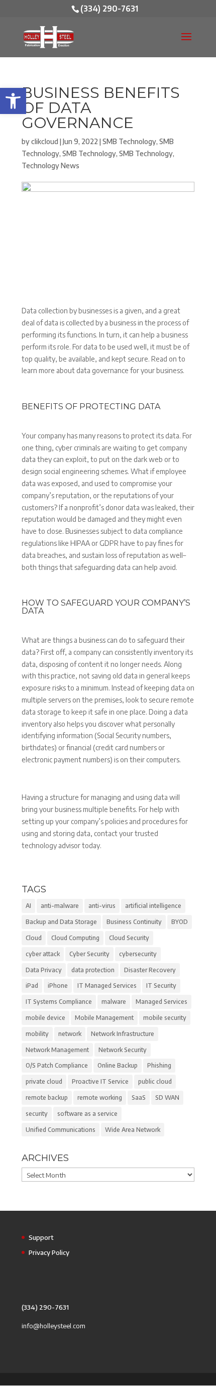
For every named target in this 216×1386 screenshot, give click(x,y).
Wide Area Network (132, 1129)
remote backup (47, 1097)
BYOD (179, 922)
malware (113, 1001)
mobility (37, 1033)
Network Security (122, 1050)
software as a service (87, 1113)
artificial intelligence (153, 905)
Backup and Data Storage (61, 922)
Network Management (57, 1050)
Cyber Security (89, 954)
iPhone (58, 985)
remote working (99, 1097)
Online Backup (117, 1065)
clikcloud (44, 141)
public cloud (155, 1081)
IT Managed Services (107, 985)
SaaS (139, 1097)
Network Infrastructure (122, 1033)
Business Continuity (134, 922)
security (37, 1113)
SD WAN (167, 1097)
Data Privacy (44, 970)
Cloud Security (129, 938)
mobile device (45, 1017)
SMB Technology (129, 141)
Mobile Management (104, 1017)
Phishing (159, 1065)
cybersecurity (138, 954)
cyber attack (43, 954)
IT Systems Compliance (59, 1001)
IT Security (161, 985)
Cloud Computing (75, 938)
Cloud (34, 938)
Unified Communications (60, 1129)
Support (41, 1237)
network (69, 1033)
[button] (13, 101)
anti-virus (102, 905)
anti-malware (60, 905)
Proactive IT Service (100, 1081)
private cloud (44, 1081)
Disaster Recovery (150, 970)
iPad (32, 985)
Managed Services (161, 1001)
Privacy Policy (49, 1252)
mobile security (164, 1017)
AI (28, 905)
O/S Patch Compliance (57, 1065)
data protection (93, 970)
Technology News (50, 165)
